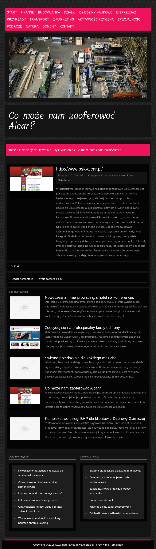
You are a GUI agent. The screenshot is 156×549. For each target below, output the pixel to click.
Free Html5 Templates (109, 544)
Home (12, 150)
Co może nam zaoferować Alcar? (98, 150)
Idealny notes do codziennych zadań (40, 493)
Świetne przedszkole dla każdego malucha (80, 358)
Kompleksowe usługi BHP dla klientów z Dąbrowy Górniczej (95, 418)
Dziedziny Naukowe (32, 150)
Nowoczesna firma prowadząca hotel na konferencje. (89, 297)
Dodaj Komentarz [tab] (22, 278)
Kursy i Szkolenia (61, 150)
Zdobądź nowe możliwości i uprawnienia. (113, 513)
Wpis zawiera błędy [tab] (50, 278)
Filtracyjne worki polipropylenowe (38, 500)
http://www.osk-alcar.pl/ (79, 168)
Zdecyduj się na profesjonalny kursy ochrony (82, 327)
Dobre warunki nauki (101, 500)
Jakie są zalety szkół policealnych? (110, 506)
